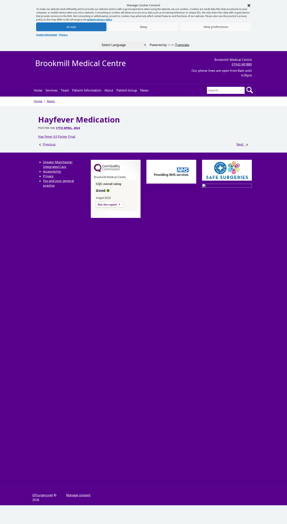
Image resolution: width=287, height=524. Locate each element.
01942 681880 (242, 64)
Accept (71, 27)
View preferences (215, 27)
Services (51, 90)
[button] (249, 5)
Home (38, 90)
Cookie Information (46, 35)
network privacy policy (99, 19)
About (108, 90)
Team (65, 90)
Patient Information (86, 90)
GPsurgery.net (42, 495)
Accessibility (52, 171)
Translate (182, 45)
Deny (143, 27)
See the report (107, 204)
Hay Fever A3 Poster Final (56, 136)
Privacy (63, 35)
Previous (49, 144)
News (144, 90)
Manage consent (78, 495)
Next (240, 144)
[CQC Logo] (107, 171)
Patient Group (126, 90)
